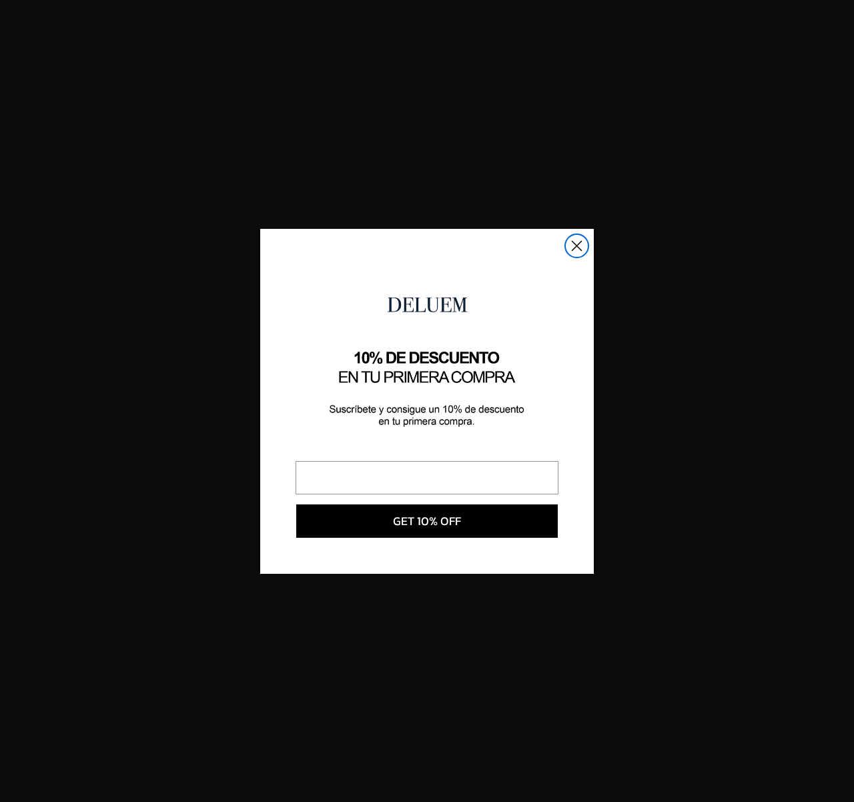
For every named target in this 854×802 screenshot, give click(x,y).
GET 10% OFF (427, 521)
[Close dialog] (576, 246)
